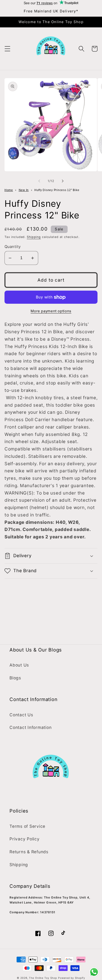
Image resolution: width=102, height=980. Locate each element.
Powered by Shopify (71, 978)
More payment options (51, 311)
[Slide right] (63, 181)
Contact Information (30, 727)
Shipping (34, 237)
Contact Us (21, 714)
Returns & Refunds (28, 851)
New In (24, 190)
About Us (19, 664)
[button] (7, 48)
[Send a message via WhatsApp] (94, 972)
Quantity (13, 246)
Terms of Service (27, 826)
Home (9, 190)
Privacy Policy (24, 838)
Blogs (15, 677)
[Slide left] (39, 181)
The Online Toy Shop (43, 978)
